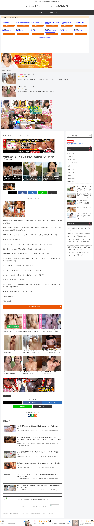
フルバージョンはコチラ (32, 306)
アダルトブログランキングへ (75, 144)
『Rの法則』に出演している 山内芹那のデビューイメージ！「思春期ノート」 (78, 241)
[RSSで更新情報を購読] (35, 415)
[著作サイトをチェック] (29, 415)
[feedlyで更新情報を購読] (32, 415)
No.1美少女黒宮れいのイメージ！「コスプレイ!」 (78, 229)
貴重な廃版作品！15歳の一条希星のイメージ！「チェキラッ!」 (78, 248)
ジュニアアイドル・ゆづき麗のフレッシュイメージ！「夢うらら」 (78, 254)
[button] (24, 522)
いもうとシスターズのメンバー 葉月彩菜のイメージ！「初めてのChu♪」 (78, 235)
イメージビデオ (8, 395)
